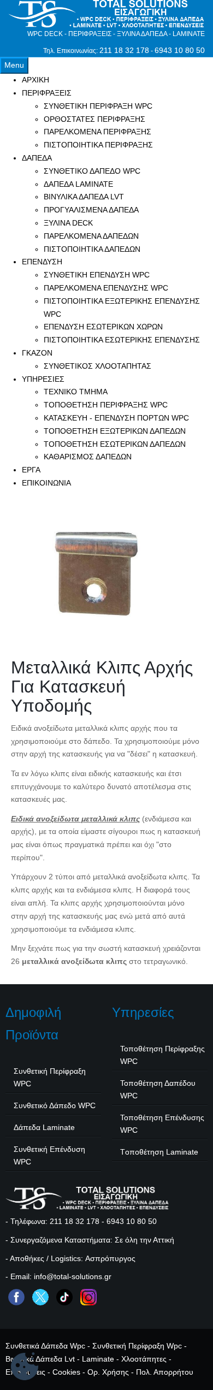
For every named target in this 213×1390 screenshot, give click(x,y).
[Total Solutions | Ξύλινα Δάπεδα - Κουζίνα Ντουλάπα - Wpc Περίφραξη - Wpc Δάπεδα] (106, 13)
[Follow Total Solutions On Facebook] (16, 1296)
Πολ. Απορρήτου (164, 1372)
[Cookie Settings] (24, 1368)
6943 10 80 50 (180, 50)
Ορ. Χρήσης (108, 1372)
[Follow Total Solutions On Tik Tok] (64, 1296)
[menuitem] (35, 79)
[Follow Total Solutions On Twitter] (40, 1296)
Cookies (66, 1372)
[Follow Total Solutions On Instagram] (88, 1296)
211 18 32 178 (124, 50)
